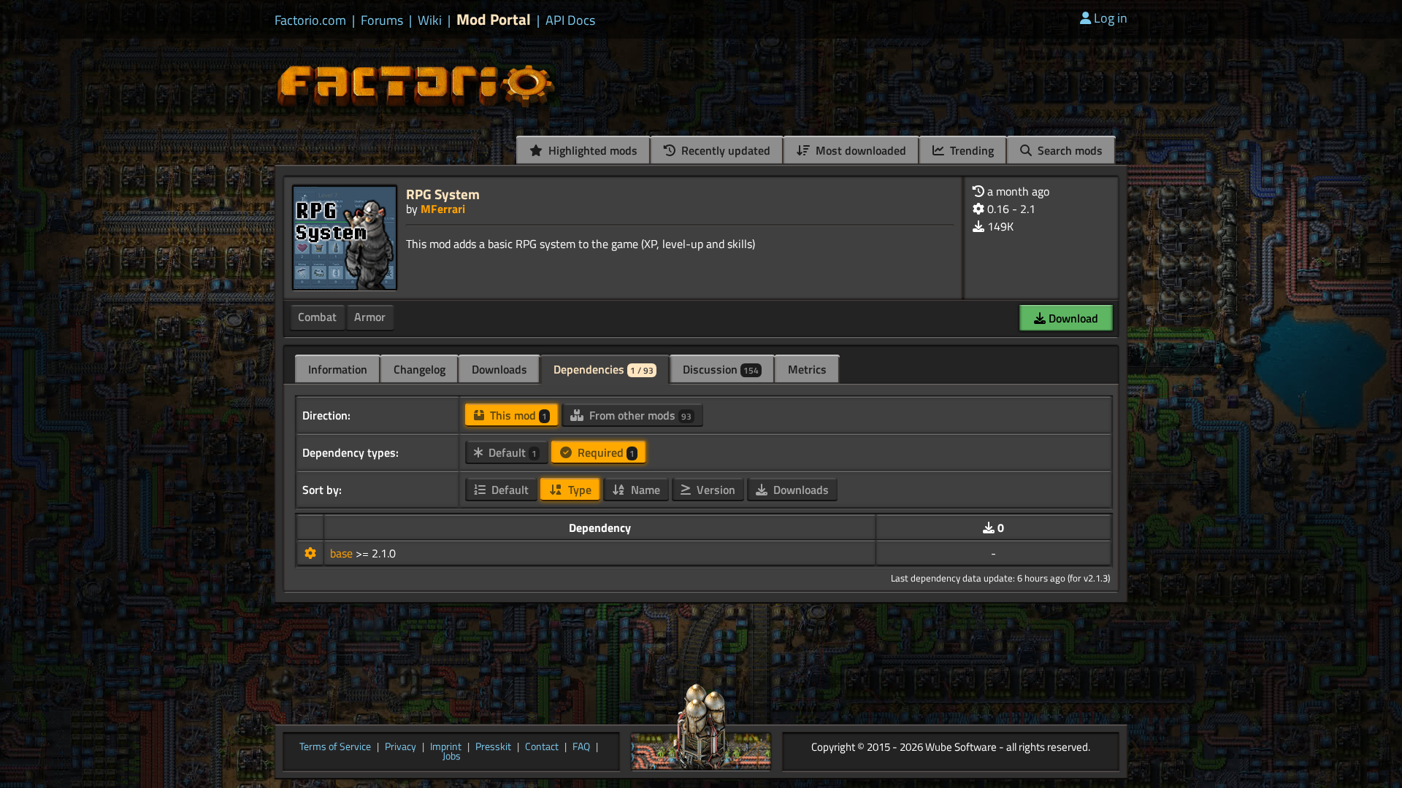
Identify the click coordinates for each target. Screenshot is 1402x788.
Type (578, 489)
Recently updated (724, 150)
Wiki (430, 20)
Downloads (499, 369)
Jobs (452, 757)
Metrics (807, 369)
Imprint (445, 747)
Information (337, 369)
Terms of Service (335, 747)
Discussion (721, 369)
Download (1072, 318)
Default (511, 452)
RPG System (443, 193)
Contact (542, 747)
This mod (517, 415)
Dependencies (603, 369)
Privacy (400, 747)
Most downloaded (859, 150)
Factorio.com (310, 20)
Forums (382, 20)
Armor (370, 316)
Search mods (1069, 150)
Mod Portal (493, 19)
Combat (317, 316)
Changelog (419, 369)
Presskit (493, 747)
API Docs (570, 20)
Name (644, 489)
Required (605, 452)
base (343, 553)
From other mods (639, 415)
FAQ (581, 747)
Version (714, 489)
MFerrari (443, 208)
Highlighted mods (591, 150)
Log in (1110, 18)
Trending (970, 150)
